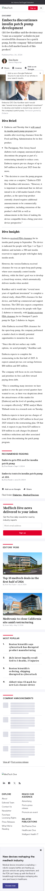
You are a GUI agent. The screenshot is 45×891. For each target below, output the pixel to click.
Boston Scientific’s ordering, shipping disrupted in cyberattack (23, 671)
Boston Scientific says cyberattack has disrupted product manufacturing (24, 647)
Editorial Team (8, 802)
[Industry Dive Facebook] (9, 783)
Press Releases (8, 822)
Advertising (27, 801)
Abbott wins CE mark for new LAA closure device (22, 683)
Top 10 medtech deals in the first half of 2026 (21, 580)
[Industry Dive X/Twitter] (14, 783)
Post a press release (19, 762)
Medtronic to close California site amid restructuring (22, 620)
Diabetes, (18, 495)
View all (6, 762)
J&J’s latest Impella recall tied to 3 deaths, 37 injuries (24, 659)
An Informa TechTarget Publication (22, 2)
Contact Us (7, 806)
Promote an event (30, 812)
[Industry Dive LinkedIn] (3, 783)
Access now (10, 886)
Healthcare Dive (29, 830)
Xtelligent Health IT (30, 834)
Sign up (33, 8)
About (4, 798)
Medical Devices (31, 495)
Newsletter (6, 810)
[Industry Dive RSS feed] (19, 783)
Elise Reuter (13, 60)
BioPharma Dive (29, 826)
